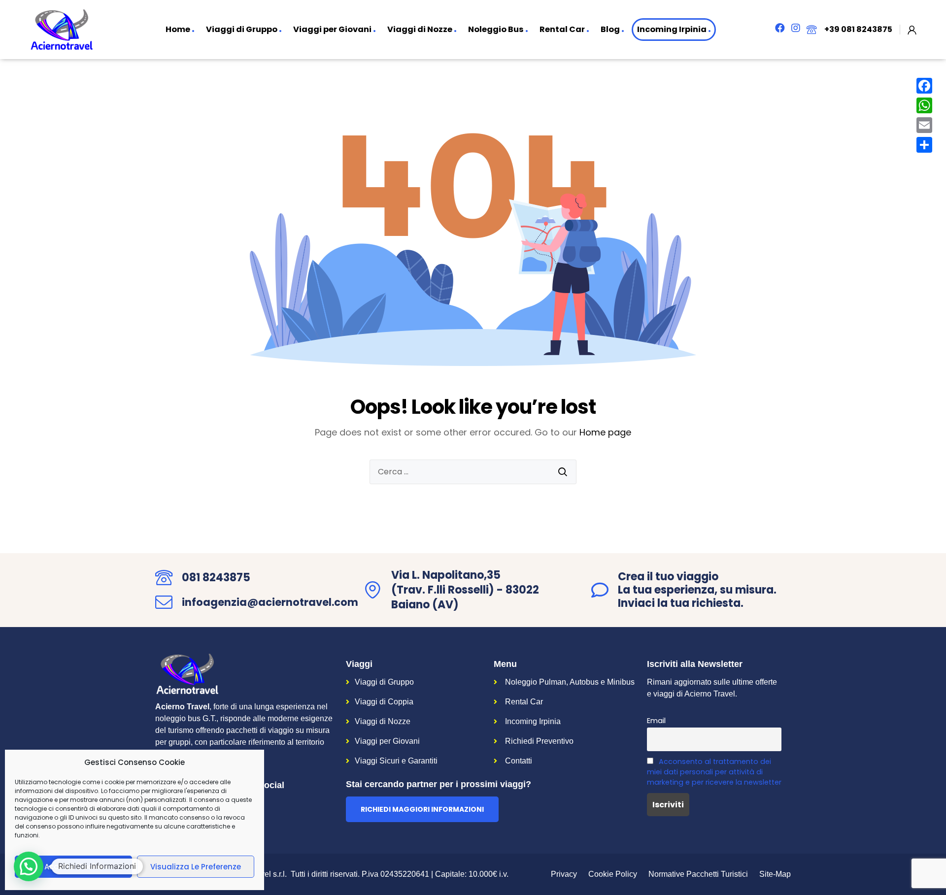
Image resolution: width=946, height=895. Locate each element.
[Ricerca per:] (473, 472)
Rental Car (562, 29)
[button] (422, 809)
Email (656, 721)
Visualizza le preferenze (195, 867)
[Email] (924, 125)
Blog (610, 29)
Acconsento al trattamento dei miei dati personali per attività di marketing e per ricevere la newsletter (714, 772)
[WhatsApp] (924, 105)
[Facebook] (924, 86)
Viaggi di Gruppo (241, 29)
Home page (605, 432)
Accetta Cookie (73, 867)
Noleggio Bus (496, 29)
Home (178, 29)
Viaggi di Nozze (419, 29)
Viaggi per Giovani (332, 29)
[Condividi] (924, 145)
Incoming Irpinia (672, 29)
